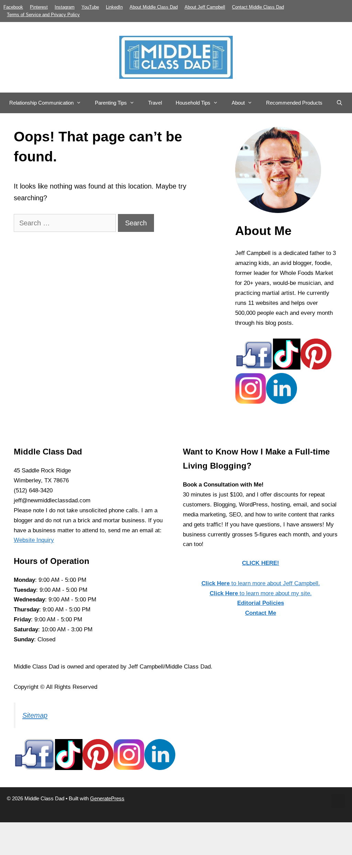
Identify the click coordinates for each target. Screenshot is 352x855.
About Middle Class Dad (154, 7)
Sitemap (34, 715)
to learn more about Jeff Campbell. (260, 583)
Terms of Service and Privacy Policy (43, 14)
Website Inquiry (34, 540)
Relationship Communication (41, 103)
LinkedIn (114, 7)
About (238, 103)
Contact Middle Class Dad (258, 7)
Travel (155, 103)
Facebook (13, 7)
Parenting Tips (111, 103)
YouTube (90, 7)
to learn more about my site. (261, 593)
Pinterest (39, 7)
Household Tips (193, 103)
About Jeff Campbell (205, 7)
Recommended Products (294, 103)
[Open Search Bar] (339, 103)
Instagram (65, 7)
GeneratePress (107, 798)
